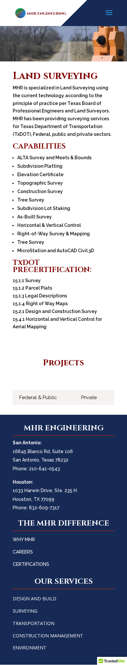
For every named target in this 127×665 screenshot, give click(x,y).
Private (89, 397)
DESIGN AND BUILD (34, 598)
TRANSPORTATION (33, 623)
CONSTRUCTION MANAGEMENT (48, 635)
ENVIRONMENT (29, 648)
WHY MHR (24, 539)
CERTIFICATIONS (31, 564)
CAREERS (23, 551)
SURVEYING (25, 611)
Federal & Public (38, 397)
